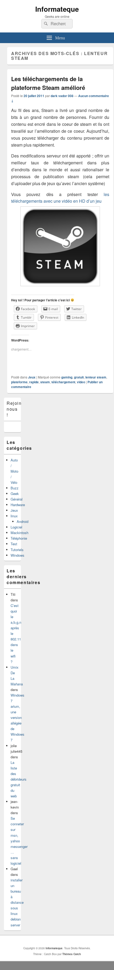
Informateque (57, 9)
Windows (17, 555)
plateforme (19, 382)
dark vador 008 (62, 95)
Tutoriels (17, 549)
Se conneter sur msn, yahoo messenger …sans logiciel (19, 841)
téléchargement (63, 382)
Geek (15, 493)
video (81, 382)
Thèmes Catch (71, 954)
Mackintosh (19, 532)
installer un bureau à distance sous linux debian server (17, 902)
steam (45, 382)
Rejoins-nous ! (16, 409)
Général (17, 499)
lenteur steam (95, 377)
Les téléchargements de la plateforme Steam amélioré (48, 83)
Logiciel (16, 527)
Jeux (32, 377)
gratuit (79, 377)
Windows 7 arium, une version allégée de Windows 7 (17, 718)
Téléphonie (19, 538)
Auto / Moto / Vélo (14, 471)
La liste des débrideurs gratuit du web (19, 779)
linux (14, 515)
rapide (34, 382)
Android (22, 521)
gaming (66, 377)
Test (14, 543)
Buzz (15, 487)
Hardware (18, 504)
